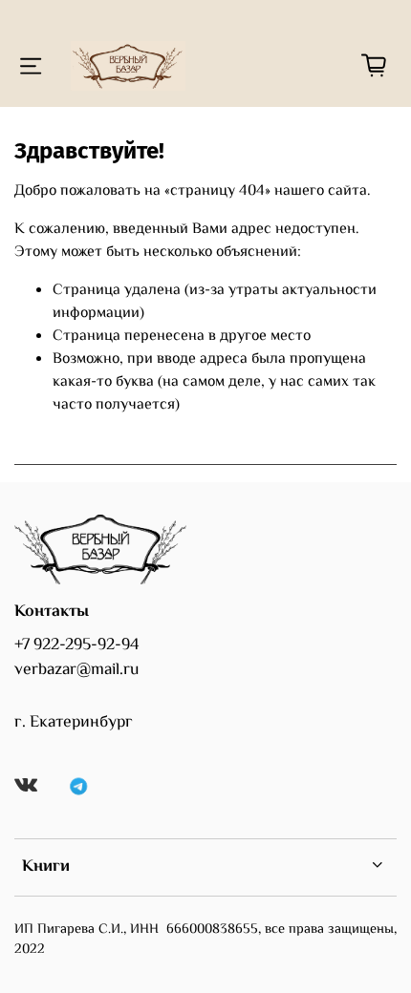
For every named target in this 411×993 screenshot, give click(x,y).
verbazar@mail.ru (76, 670)
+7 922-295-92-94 (77, 645)
